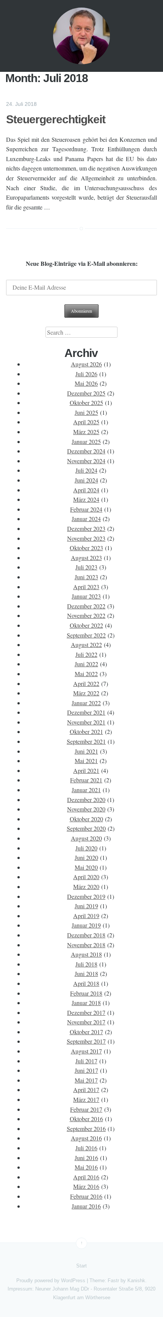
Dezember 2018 (86, 935)
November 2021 (86, 722)
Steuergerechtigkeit (55, 119)
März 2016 (86, 1186)
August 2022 (86, 644)
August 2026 (86, 364)
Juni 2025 (86, 412)
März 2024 (86, 499)
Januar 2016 (86, 1206)
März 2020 (86, 886)
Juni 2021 (86, 751)
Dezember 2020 (86, 800)
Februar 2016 (86, 1196)
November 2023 (86, 538)
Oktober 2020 (86, 819)
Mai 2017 (86, 1080)
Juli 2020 (86, 848)
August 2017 (86, 1051)
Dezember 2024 (86, 451)
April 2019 (86, 916)
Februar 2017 (86, 1109)
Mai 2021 (86, 761)
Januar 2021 (86, 790)
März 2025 (86, 432)
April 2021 (86, 770)
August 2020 (86, 838)
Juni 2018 (86, 973)
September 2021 (86, 741)
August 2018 (86, 954)
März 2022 (86, 693)
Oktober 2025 (86, 402)
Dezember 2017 (86, 1012)
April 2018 (86, 983)
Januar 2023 (86, 596)
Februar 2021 (86, 780)
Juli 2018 (86, 964)
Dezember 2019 (86, 896)
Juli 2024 (86, 470)
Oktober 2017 (86, 1032)
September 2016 (86, 1128)
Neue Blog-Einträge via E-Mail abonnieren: (82, 263)
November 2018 (86, 945)
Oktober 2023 (86, 548)
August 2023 (86, 558)
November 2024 (86, 461)
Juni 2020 (86, 857)
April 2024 (86, 490)
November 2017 (86, 1022)
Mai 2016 (86, 1167)
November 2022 (86, 615)
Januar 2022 (86, 703)
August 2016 (86, 1138)
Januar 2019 (86, 925)
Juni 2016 (86, 1158)
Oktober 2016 (86, 1119)
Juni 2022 (86, 664)
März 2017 (86, 1099)
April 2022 (86, 683)
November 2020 (86, 809)
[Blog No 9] (81, 36)
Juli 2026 (86, 374)
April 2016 (86, 1177)
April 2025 (86, 422)
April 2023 (86, 587)
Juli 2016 (86, 1148)
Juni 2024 (86, 480)
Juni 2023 (86, 577)
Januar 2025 (86, 441)
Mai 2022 (86, 674)
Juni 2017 (86, 1070)
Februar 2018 (86, 993)
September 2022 (86, 635)
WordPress (73, 1280)
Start (81, 1266)
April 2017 (86, 1090)
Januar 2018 (86, 1003)
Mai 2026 (86, 383)
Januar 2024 (86, 519)
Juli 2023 (86, 567)
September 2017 (86, 1041)
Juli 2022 (86, 654)
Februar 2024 (86, 509)
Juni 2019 (86, 906)
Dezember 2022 (86, 606)
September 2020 (86, 828)
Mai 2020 (86, 867)
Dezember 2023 (86, 528)
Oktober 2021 (86, 731)
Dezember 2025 (86, 393)
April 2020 (86, 877)
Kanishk (136, 1280)
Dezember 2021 (86, 712)
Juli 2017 (86, 1061)
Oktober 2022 (86, 625)
